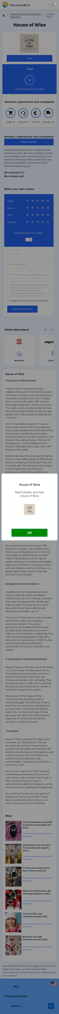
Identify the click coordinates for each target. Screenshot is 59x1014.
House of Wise (29, 484)
